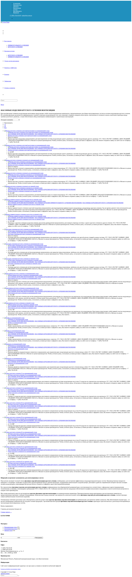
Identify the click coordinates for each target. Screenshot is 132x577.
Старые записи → (6, 512)
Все (5, 127)
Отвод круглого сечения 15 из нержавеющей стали (23, 378)
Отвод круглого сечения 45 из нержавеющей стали (23, 437)
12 (5, 124)
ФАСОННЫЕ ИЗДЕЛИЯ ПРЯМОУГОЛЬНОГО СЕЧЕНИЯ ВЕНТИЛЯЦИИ (58, 203)
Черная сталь (8, 530)
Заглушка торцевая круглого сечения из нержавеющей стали (26, 234)
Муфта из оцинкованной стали (17, 335)
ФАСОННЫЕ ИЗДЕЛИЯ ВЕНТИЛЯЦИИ (21, 134)
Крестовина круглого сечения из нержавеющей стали (24, 278)
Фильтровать (38, 537)
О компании (16, 3)
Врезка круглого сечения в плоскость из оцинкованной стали (27, 178)
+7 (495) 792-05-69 (15, 15)
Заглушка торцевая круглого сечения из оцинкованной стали (26, 248)
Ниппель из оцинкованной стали (18, 363)
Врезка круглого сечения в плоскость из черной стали (24, 191)
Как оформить (17, 11)
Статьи (15, 9)
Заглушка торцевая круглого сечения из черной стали (24, 263)
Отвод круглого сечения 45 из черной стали (21, 466)
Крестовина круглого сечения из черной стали (22, 308)
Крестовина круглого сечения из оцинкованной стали (24, 293)
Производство (17, 5)
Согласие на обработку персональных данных (11, 569)
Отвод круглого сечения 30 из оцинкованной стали (23, 422)
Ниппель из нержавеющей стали (18, 349)
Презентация (17, 8)
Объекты (15, 6)
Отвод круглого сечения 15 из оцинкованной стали (23, 393)
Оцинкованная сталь (10, 529)
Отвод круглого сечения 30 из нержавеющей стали (23, 407)
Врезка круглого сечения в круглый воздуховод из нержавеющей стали (30, 135)
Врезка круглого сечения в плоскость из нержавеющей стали (26, 165)
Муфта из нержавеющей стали (17, 322)
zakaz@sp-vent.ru (27, 15)
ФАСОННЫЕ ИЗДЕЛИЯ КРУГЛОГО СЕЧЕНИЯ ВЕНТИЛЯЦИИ (55, 134)
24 (5, 126)
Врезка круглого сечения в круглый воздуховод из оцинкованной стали (30, 150)
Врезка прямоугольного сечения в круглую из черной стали (26, 219)
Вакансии (16, 12)
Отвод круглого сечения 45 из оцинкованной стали (23, 451)
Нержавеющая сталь (10, 527)
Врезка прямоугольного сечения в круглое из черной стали (26, 204)
